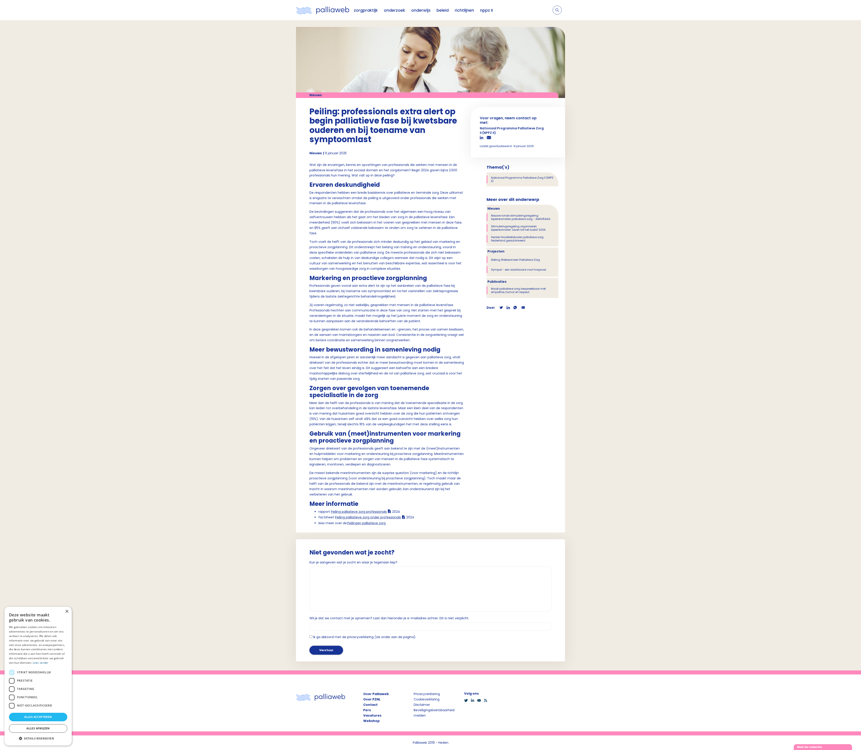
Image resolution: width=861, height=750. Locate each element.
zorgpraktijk (366, 10)
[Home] (322, 10)
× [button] (66, 611)
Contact (370, 704)
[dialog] (38, 676)
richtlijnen (464, 10)
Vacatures (372, 715)
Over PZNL (371, 699)
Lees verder (40, 663)
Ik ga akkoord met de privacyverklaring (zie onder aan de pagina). (364, 637)
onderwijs (420, 10)
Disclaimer (422, 704)
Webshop (371, 721)
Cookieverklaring (426, 699)
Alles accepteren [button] (38, 717)
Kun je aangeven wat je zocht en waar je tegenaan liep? (353, 562)
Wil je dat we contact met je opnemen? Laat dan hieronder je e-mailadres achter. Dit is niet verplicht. (389, 618)
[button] (38, 738)
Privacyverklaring (427, 694)
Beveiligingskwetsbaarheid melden (434, 713)
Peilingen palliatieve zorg (366, 523)
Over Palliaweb (376, 694)
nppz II (486, 10)
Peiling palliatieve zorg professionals (359, 511)
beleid (443, 10)
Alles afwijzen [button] (38, 728)
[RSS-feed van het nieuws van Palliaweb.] (487, 700)
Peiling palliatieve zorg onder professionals (368, 517)
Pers (367, 710)
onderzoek (394, 10)
